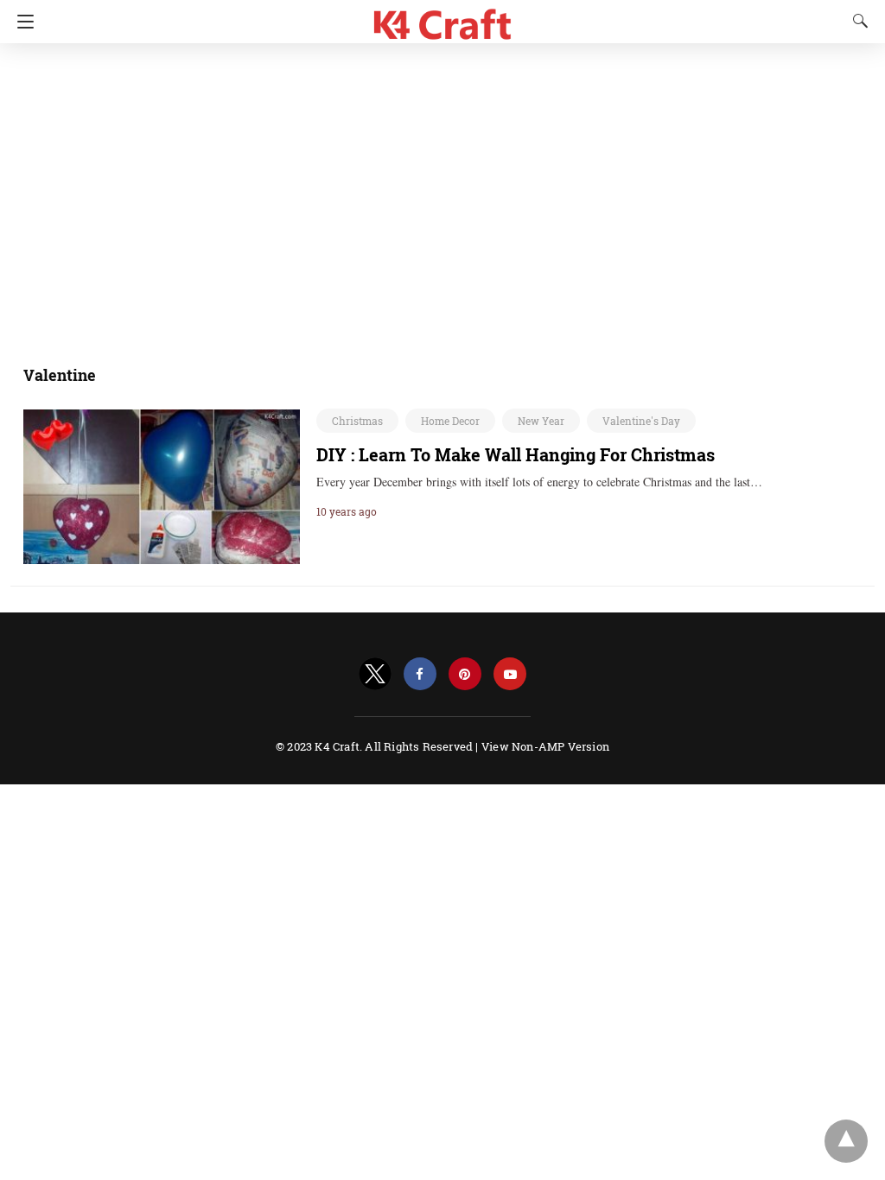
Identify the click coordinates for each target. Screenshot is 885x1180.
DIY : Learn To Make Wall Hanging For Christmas (515, 454)
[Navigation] (21, 21)
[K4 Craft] (443, 17)
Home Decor (450, 421)
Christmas (357, 421)
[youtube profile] (509, 674)
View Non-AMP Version (545, 746)
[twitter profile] (375, 674)
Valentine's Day (641, 421)
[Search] (856, 21)
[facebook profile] (420, 674)
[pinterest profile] (465, 674)
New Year (541, 421)
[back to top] (846, 1141)
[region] (437, 194)
